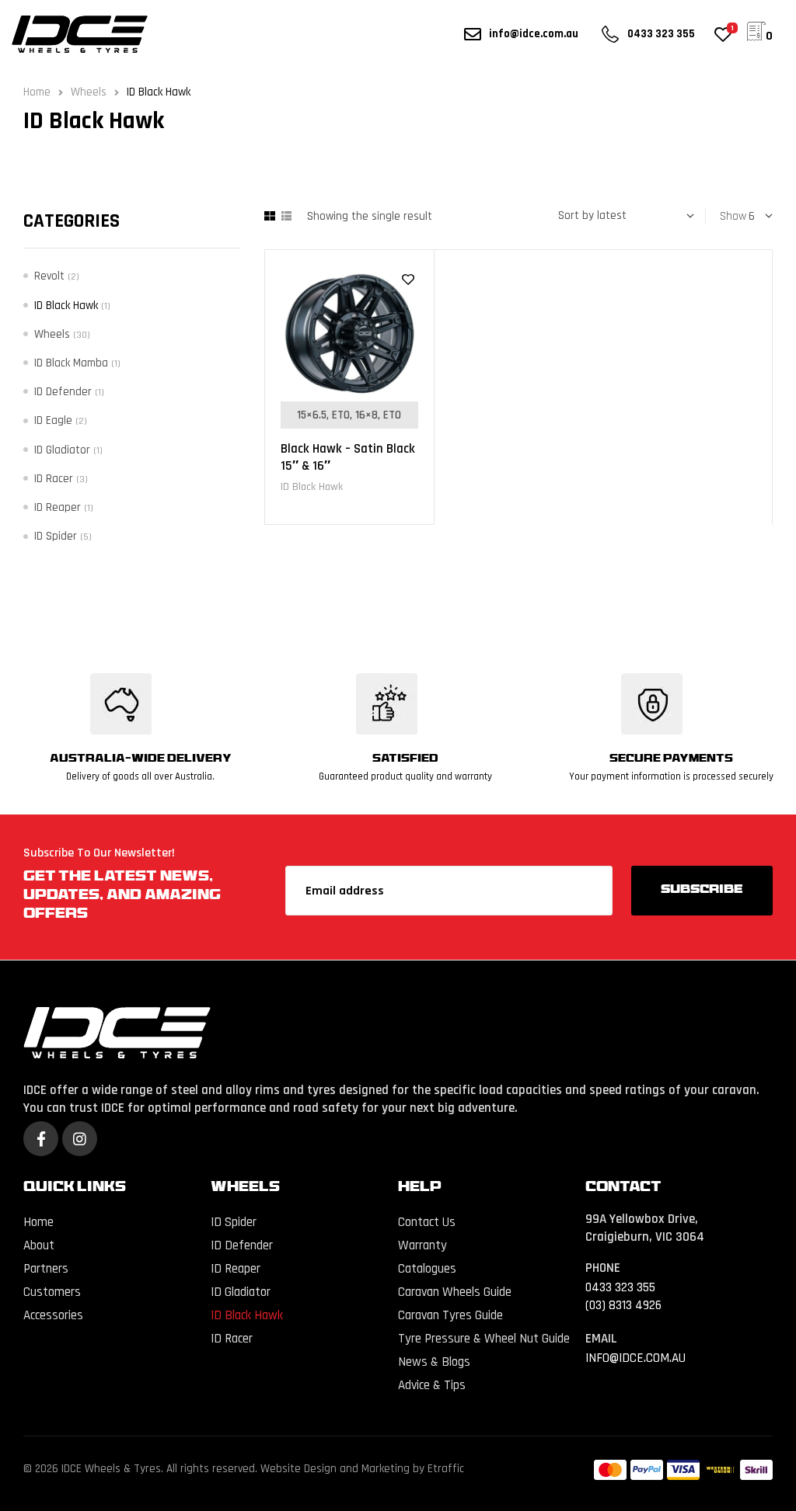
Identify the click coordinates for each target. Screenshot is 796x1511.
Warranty (422, 1245)
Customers (52, 1292)
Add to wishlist (408, 280)
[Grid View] (269, 216)
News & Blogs (434, 1361)
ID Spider (55, 536)
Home (37, 92)
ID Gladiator (62, 450)
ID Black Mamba (71, 363)
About (38, 1245)
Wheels (88, 92)
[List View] (286, 216)
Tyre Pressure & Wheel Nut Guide (484, 1338)
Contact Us (427, 1222)
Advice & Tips (432, 1385)
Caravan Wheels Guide (454, 1292)
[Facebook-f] (40, 1138)
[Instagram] (79, 1138)
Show (733, 216)
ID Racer (53, 478)
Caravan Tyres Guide (450, 1315)
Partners (45, 1268)
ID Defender (63, 391)
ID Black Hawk (312, 487)
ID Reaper (57, 507)
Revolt (49, 276)
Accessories (53, 1315)
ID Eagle (53, 420)
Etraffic (446, 1468)
